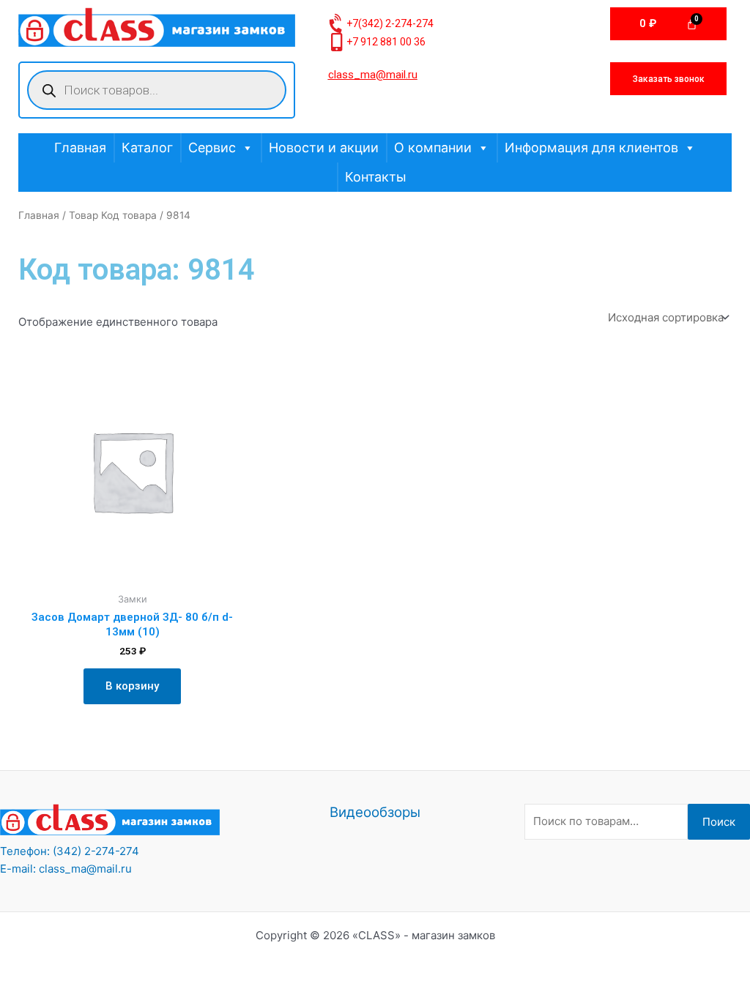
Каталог (147, 147)
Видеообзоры (375, 812)
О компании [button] (433, 147)
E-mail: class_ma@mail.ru (66, 869)
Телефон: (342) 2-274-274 (69, 851)
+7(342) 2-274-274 (390, 23)
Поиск (718, 822)
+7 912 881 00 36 (386, 42)
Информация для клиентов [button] (591, 147)
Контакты (375, 176)
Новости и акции (324, 147)
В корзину (132, 686)
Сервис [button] (212, 147)
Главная (80, 147)
